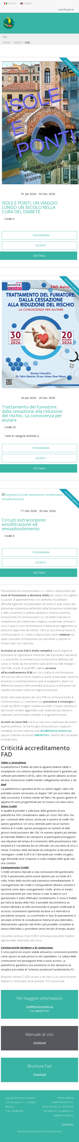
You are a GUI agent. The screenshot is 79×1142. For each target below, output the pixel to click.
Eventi (18, 42)
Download (39, 1042)
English (27, 3)
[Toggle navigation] (73, 20)
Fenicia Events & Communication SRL (45, 1131)
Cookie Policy (67, 1124)
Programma (40, 235)
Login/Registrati (66, 9)
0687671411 (42, 735)
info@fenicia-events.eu (55, 730)
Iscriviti (40, 245)
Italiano (12, 3)
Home (6, 42)
